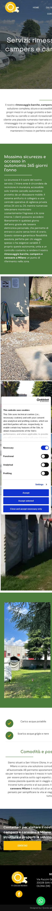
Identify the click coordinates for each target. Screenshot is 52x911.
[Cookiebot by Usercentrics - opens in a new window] (37, 400)
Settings (39, 484)
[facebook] (19, 894)
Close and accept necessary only (26, 509)
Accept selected (26, 501)
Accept (26, 492)
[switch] (45, 456)
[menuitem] (37, 7)
